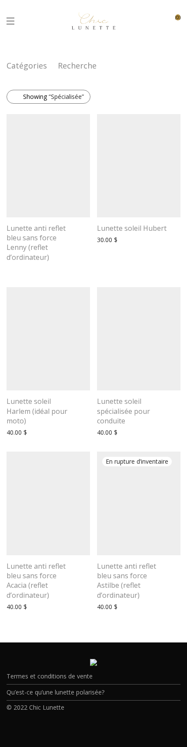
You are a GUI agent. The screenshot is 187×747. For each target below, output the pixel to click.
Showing (53, 96)
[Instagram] (100, 726)
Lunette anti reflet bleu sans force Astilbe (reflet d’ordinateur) (126, 580)
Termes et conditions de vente (50, 676)
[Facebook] (87, 726)
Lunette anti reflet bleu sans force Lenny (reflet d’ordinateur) (36, 242)
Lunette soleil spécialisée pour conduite (123, 411)
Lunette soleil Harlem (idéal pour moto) (37, 411)
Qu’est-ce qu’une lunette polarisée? (55, 692)
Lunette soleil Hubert (132, 228)
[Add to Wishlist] (86, 228)
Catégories (27, 65)
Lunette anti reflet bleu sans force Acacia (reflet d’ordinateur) (36, 580)
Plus (8, 269)
